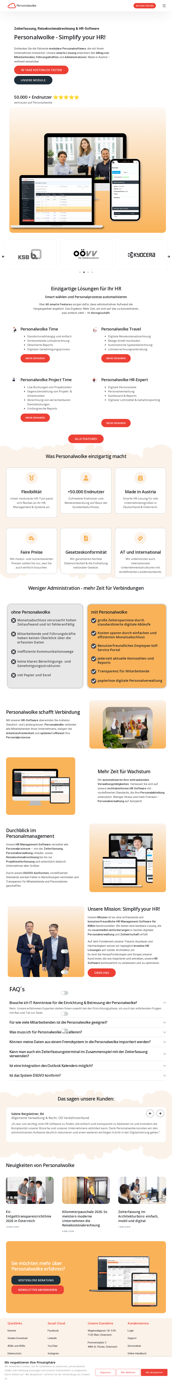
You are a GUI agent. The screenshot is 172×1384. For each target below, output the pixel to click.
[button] (80, 272)
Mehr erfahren (35, 358)
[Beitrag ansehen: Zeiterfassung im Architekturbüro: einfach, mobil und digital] (142, 1190)
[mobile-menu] (162, 5)
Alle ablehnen (128, 1372)
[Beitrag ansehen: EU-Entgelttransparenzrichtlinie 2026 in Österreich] (30, 1190)
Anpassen (105, 1372)
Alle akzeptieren (154, 1372)
